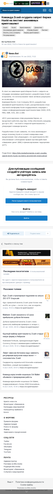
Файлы (6, 429)
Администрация (10, 424)
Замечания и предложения (15, 432)
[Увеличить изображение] (26, 74)
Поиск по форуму (11, 427)
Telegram (7, 449)
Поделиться (14, 233)
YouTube (7, 452)
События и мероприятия (14, 472)
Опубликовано (22, 56)
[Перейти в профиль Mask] (47, 354)
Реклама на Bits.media (13, 464)
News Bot (11, 42)
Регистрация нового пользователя (26, 201)
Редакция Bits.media (12, 466)
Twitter (6, 441)
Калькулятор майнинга (13, 410)
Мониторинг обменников (14, 404)
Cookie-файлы (26, 485)
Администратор (10, 461)
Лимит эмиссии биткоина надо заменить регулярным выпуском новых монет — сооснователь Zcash (21, 355)
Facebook (8, 444)
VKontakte (8, 447)
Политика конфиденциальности (30, 482)
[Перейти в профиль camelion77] (47, 316)
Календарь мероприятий (14, 407)
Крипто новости (10, 401)
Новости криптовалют (27, 44)
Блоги (6, 412)
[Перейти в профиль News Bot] (4, 55)
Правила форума (11, 421)
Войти (26, 218)
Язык (9, 482)
